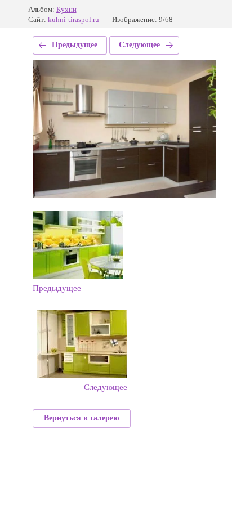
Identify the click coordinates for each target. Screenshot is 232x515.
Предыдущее (74, 45)
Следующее (139, 45)
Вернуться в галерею (81, 418)
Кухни (66, 9)
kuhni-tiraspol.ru (73, 19)
